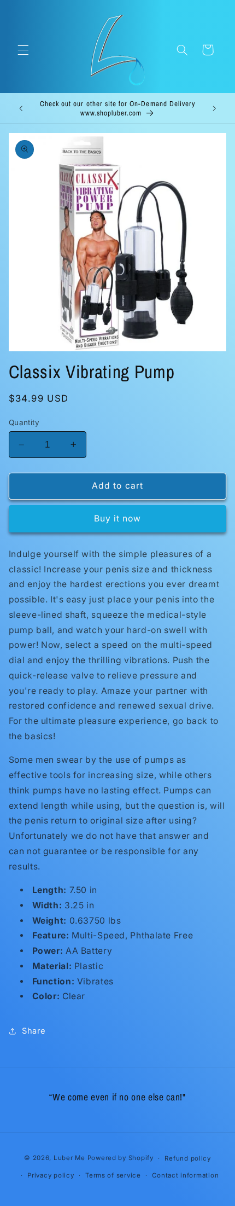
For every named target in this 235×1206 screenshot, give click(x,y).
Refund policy (187, 1158)
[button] (23, 49)
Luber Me (69, 1158)
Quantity (24, 422)
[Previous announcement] (21, 108)
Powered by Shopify (120, 1158)
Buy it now (118, 518)
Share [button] (34, 1031)
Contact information (185, 1175)
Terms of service (113, 1175)
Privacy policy (50, 1175)
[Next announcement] (214, 108)
